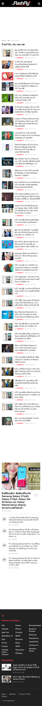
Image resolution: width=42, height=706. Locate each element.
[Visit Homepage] (20, 3)
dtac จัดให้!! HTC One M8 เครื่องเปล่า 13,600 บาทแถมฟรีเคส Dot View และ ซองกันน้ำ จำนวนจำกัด (27, 52)
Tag (8, 40)
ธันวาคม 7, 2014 (30, 79)
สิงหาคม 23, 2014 (31, 154)
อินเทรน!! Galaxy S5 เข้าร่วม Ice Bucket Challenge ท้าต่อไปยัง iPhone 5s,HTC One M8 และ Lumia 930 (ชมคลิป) (26, 148)
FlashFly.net (10, 701)
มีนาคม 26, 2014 (31, 414)
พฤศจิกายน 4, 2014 (31, 103)
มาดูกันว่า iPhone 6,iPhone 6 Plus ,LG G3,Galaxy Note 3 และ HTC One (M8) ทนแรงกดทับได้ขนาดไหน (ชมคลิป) (27, 122)
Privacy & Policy (24, 694)
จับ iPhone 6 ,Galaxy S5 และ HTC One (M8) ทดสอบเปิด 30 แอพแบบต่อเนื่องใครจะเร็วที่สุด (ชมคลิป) (27, 109)
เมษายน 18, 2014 (31, 319)
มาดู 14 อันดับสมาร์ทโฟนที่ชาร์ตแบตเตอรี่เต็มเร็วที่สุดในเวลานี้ (26, 74)
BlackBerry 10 (7, 636)
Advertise (12, 694)
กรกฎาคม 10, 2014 (31, 215)
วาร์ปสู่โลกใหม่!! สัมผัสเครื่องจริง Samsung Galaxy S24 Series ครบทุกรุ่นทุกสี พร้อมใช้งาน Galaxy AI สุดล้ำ (23, 519)
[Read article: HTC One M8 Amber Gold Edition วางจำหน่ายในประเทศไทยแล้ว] (7, 222)
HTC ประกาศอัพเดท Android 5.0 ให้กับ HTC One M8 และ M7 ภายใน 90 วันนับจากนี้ (26, 97)
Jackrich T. (20, 58)
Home (4, 40)
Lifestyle (18, 632)
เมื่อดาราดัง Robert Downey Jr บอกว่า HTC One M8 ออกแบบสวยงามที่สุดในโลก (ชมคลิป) (26, 347)
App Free (5, 632)
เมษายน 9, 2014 (30, 341)
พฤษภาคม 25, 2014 (31, 249)
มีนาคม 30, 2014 (31, 388)
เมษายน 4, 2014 (30, 365)
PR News (18, 653)
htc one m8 (15, 40)
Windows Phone (32, 649)
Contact (4, 696)
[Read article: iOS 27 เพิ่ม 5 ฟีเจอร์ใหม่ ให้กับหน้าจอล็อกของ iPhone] (6, 679)
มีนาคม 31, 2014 (31, 376)
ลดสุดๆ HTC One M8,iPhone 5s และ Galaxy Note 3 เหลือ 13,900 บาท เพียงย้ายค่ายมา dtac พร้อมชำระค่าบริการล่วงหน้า (26, 209)
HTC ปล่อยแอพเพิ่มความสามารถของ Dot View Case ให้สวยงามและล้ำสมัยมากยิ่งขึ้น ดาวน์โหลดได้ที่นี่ (27, 196)
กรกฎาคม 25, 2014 (31, 201)
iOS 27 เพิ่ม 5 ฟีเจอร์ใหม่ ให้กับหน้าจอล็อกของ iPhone (26, 678)
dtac (3, 639)
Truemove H (33, 645)
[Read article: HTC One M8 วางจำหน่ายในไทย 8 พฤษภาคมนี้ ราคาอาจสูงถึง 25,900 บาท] (7, 291)
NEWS (17, 636)
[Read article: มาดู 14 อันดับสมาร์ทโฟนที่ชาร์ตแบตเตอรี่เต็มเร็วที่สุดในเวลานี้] (7, 76)
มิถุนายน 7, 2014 (30, 237)
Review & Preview (32, 630)
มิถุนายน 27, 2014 (31, 225)
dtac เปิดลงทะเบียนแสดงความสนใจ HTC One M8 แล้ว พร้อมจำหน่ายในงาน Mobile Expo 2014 (27, 314)
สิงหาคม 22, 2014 (31, 166)
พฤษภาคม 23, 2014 (31, 261)
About (4, 694)
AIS (3, 625)
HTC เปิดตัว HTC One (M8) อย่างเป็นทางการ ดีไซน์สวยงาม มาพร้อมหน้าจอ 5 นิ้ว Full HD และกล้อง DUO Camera (27, 407)
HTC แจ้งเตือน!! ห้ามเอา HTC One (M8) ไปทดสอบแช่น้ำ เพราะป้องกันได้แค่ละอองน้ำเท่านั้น (27, 371)
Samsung (32, 634)
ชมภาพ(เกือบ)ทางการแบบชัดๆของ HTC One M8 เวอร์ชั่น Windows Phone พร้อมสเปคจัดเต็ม (27, 184)
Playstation (19, 650)
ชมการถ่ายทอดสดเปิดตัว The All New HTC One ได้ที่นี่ (26, 419)
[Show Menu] (3, 3)
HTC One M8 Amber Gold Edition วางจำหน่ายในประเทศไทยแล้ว (27, 220)
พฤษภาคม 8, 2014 (31, 272)
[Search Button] (39, 3)
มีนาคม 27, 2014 (31, 400)
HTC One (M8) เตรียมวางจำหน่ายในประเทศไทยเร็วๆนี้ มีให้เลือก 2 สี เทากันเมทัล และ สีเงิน (27, 336)
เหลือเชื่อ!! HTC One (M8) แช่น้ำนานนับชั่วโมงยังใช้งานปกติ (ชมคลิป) (26, 383)
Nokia (17, 643)
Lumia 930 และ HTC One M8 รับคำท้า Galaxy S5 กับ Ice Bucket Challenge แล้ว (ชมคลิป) (27, 135)
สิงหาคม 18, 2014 (31, 190)
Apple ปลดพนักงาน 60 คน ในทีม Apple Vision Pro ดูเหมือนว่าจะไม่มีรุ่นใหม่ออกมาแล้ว (26, 667)
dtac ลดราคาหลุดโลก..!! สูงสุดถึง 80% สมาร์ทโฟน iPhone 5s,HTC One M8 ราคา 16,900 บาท (26, 232)
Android (5, 629)
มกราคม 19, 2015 (31, 69)
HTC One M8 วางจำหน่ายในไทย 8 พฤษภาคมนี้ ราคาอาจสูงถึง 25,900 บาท (27, 290)
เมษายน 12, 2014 (31, 329)
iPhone (18, 629)
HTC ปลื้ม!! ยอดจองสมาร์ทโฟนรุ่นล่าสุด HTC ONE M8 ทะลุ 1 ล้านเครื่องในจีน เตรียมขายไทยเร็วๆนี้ (27, 302)
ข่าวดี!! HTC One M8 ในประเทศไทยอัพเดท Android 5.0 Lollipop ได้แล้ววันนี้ (26, 64)
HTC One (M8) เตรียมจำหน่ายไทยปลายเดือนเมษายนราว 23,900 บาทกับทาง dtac (27, 394)
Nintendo (19, 639)
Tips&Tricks (33, 641)
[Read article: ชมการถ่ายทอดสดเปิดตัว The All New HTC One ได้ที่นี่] (7, 421)
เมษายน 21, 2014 (31, 308)
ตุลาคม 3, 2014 (30, 114)
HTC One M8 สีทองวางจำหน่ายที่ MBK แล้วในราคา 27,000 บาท (27, 324)
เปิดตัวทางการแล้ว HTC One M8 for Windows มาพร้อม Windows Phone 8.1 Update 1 (26, 172)
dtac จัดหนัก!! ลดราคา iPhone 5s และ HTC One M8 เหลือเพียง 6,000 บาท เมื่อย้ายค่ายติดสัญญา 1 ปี (27, 161)
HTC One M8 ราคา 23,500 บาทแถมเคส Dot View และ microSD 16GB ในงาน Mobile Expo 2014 (26, 267)
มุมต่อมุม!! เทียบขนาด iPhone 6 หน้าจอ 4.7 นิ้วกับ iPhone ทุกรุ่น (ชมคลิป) (26, 255)
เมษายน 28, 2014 (31, 284)
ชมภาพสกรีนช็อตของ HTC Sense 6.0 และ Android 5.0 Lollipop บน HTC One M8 (27, 85)
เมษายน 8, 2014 (30, 353)
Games (18, 625)
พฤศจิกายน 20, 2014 (31, 91)
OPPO (17, 646)
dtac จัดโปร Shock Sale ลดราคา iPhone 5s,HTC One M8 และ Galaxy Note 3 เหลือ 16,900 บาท (26, 244)
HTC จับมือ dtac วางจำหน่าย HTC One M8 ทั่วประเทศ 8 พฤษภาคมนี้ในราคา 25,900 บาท (27, 279)
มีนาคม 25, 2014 (31, 423)
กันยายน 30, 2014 (31, 129)
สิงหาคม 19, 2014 (31, 178)
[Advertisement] (21, 443)
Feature (5, 646)
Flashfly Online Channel (5, 652)
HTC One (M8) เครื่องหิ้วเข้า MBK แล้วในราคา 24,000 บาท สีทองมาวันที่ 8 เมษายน (27, 359)
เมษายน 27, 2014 (31, 296)
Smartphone (34, 638)
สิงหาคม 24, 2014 (31, 140)
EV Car (4, 643)
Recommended (35, 625)
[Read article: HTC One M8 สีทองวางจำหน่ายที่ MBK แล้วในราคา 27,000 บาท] (7, 326)
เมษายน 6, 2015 (30, 58)
